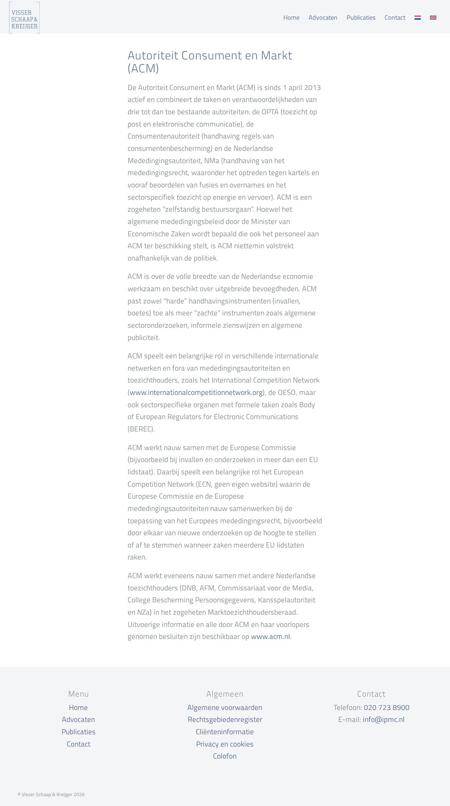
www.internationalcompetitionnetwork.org (196, 392)
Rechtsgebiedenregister (225, 719)
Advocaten (78, 719)
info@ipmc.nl (384, 719)
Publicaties (79, 731)
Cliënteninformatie (225, 731)
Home (78, 707)
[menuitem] (291, 17)
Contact (78, 743)
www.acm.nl (270, 636)
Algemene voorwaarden (224, 707)
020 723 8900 (387, 707)
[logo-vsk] (24, 17)
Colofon (225, 755)
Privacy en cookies (224, 743)
